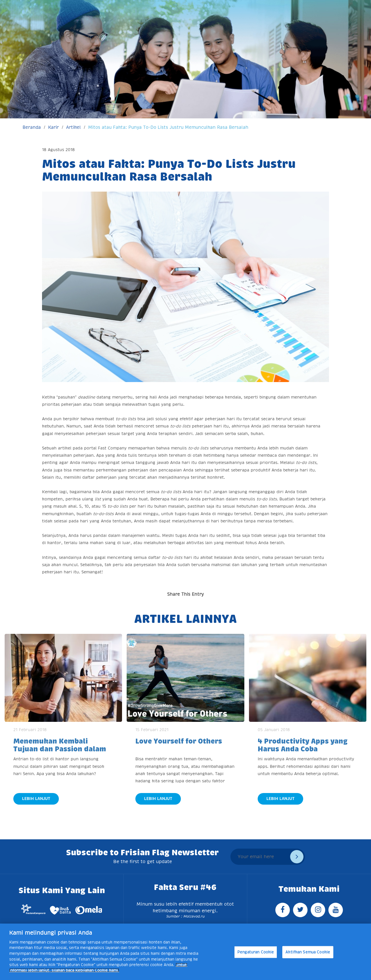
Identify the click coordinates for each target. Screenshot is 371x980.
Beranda (32, 127)
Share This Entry (185, 594)
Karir (53, 127)
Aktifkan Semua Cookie (307, 952)
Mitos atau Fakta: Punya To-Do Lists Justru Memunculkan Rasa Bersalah (168, 127)
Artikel (73, 127)
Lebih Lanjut (36, 799)
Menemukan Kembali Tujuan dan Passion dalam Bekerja (59, 749)
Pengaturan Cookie (255, 952)
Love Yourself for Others (178, 741)
